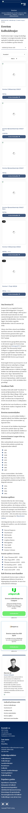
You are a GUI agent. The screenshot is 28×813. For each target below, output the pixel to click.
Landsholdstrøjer (7, 763)
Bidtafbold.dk (4, 20)
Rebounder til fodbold (8, 785)
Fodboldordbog (6, 775)
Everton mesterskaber (10, 713)
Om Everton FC (8, 708)
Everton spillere (8, 715)
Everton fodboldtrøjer (10, 705)
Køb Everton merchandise (11, 718)
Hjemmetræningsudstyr (9, 787)
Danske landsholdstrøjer (9, 770)
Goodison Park (8, 710)
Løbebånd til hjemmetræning (11, 790)
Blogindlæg (4, 744)
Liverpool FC (16, 346)
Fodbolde (4, 768)
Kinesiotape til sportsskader (10, 792)
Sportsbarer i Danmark (8, 782)
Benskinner (5, 765)
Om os (3, 741)
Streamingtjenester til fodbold (11, 794)
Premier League (20, 20)
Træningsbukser (6, 773)
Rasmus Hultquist (9, 675)
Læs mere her (5, 751)
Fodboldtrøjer (12, 20)
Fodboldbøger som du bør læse (11, 797)
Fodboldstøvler (6, 758)
